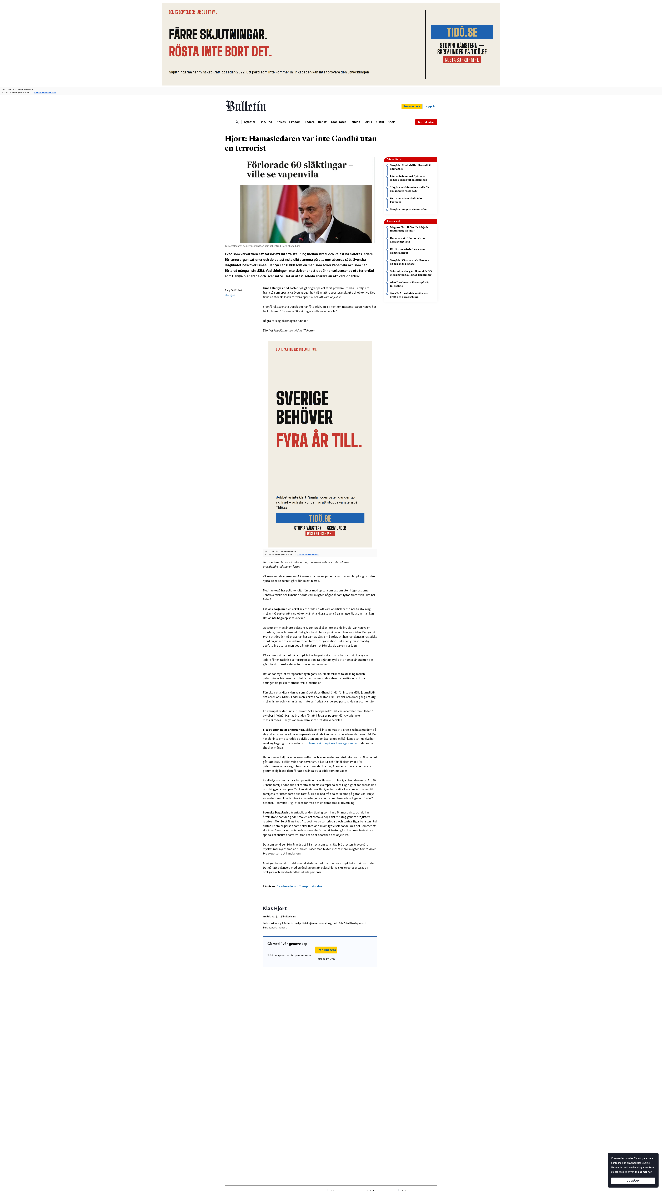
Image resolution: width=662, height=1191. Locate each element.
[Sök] (237, 122)
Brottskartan (426, 122)
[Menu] (229, 122)
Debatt (323, 122)
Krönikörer (338, 122)
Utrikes (280, 122)
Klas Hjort (230, 295)
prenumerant (303, 955)
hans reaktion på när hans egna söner (333, 743)
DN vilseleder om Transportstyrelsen (299, 886)
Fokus (368, 122)
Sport (391, 122)
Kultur (380, 122)
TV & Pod (265, 122)
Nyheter (249, 122)
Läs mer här (644, 1171)
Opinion (354, 122)
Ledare (310, 122)
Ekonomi (295, 122)
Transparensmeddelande (45, 92)
